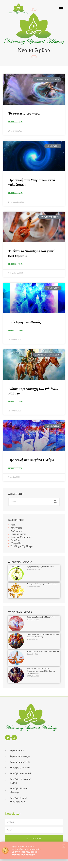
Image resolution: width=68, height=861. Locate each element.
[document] (34, 430)
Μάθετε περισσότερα (23, 854)
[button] (63, 846)
